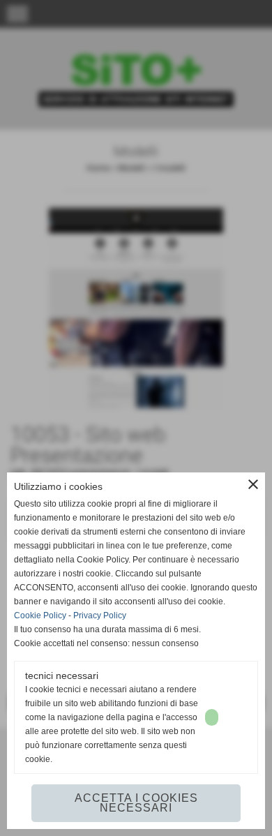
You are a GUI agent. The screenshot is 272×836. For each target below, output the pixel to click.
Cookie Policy (40, 615)
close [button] (253, 484)
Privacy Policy (99, 615)
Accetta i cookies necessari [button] (136, 803)
